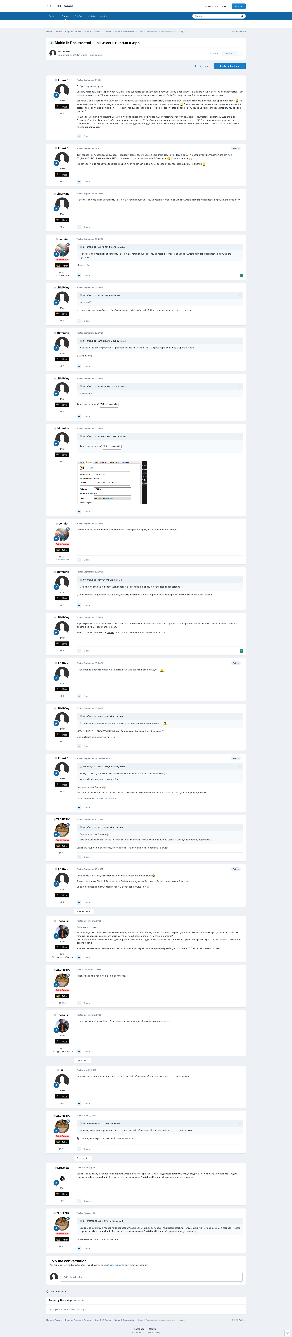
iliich (63, 1070)
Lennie (63, 239)
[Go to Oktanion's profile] (62, 344)
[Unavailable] (112, 446)
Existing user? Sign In (216, 6)
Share (214, 53)
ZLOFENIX (63, 819)
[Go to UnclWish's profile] (62, 932)
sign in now (116, 1265)
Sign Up (238, 6)
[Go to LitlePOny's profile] (62, 204)
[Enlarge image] (109, 404)
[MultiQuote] (79, 136)
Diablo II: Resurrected (91, 55)
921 (63, 272)
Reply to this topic (229, 66)
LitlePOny (63, 193)
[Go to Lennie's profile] (62, 250)
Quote (87, 136)
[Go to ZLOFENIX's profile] (62, 830)
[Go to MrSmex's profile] (62, 1178)
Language (139, 1329)
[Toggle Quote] (81, 247)
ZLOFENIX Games (59, 6)
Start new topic (201, 66)
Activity (91, 16)
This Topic (230, 16)
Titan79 (65, 51)
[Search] (242, 16)
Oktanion (63, 333)
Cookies (153, 1329)
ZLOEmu (79, 16)
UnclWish (63, 921)
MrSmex (63, 1167)
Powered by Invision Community (146, 1332)
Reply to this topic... (76, 1277)
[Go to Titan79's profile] (52, 53)
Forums (65, 16)
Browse (52, 16)
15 (63, 954)
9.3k (63, 852)
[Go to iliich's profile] (62, 1081)
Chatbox (104, 16)
